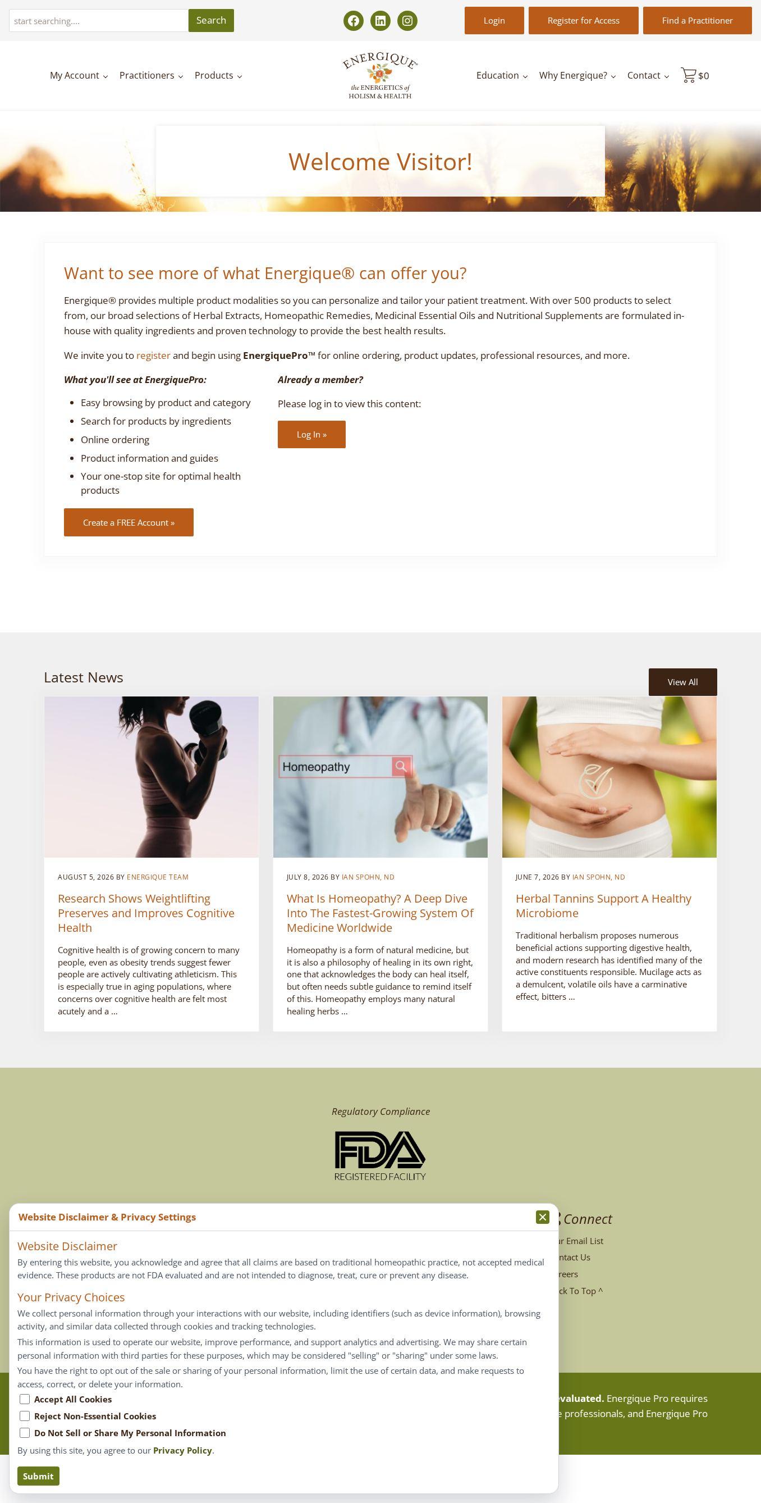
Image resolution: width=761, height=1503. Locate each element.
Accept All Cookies (73, 1399)
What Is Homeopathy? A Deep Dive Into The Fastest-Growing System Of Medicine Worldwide (380, 913)
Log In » (312, 434)
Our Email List (576, 1240)
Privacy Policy (182, 1450)
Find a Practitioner (697, 20)
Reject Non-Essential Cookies (95, 1416)
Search (211, 19)
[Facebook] (353, 21)
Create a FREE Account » (129, 522)
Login (494, 20)
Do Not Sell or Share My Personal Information (130, 1432)
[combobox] (99, 20)
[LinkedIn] (380, 21)
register (153, 355)
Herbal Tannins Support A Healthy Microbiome (603, 906)
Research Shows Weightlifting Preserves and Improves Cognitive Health (146, 913)
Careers (563, 1273)
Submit (38, 1476)
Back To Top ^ (576, 1290)
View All (683, 681)
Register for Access (584, 20)
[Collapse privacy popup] (542, 1217)
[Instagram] (407, 21)
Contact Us (569, 1257)
